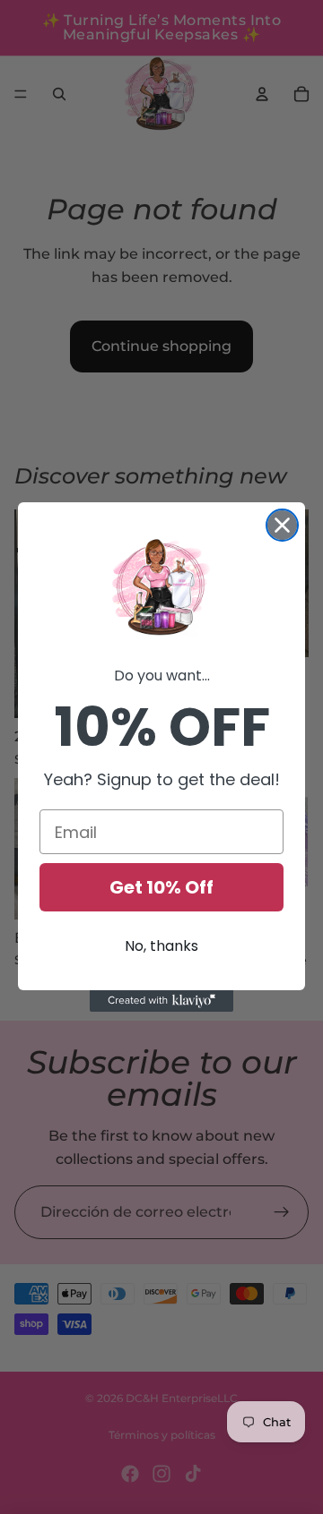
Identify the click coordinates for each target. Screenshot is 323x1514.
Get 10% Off (161, 887)
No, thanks (161, 946)
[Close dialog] (282, 525)
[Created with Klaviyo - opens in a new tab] (161, 1001)
